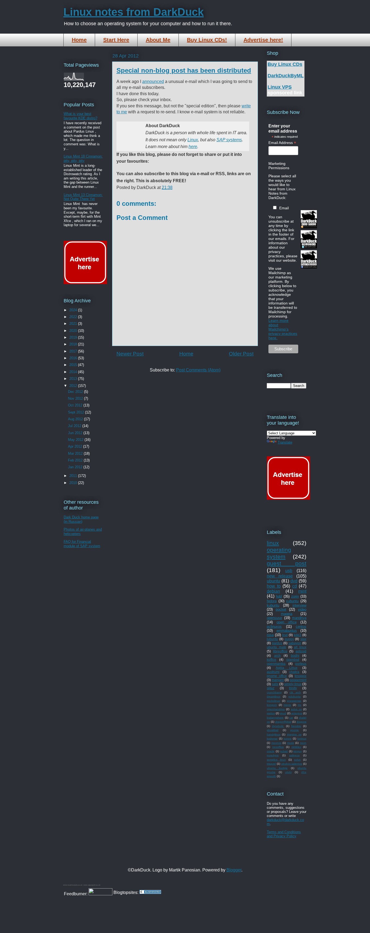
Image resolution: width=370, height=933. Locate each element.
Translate (285, 442)
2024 (73, 310)
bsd (285, 635)
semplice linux (276, 759)
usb (288, 570)
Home (79, 40)
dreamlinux (273, 696)
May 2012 (76, 440)
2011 (73, 476)
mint (302, 591)
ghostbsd (272, 730)
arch (277, 655)
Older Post (241, 354)
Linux (192, 139)
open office (287, 622)
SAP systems (229, 139)
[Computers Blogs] (150, 892)
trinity (293, 688)
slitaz (270, 688)
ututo (288, 772)
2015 (73, 365)
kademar (272, 738)
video (302, 609)
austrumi (273, 672)
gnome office (277, 676)
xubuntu (292, 601)
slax (303, 639)
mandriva (299, 618)
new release (280, 576)
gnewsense (294, 700)
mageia (286, 614)
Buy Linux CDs (285, 64)
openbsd (292, 659)
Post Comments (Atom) (198, 370)
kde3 (297, 635)
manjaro (278, 680)
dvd (293, 581)
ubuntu (273, 581)
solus (297, 759)
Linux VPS (280, 87)
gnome (294, 730)
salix (275, 684)
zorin (295, 596)
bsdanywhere (275, 717)
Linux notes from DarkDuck (133, 12)
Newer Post (130, 354)
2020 (73, 331)
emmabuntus (287, 631)
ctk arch (295, 692)
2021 (73, 324)
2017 (73, 351)
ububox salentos (291, 763)
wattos (271, 713)
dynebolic (278, 725)
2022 (73, 317)
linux (273, 543)
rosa (270, 635)
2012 (73, 386)
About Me (158, 40)
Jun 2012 (75, 433)
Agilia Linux (286, 667)
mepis (287, 704)
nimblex (296, 746)
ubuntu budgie (277, 768)
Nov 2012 (76, 398)
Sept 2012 (76, 412)
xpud (283, 713)
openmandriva (276, 709)
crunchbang (274, 692)
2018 (73, 344)
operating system (279, 553)
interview (299, 605)
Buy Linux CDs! (207, 40)
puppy (289, 639)
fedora (272, 601)
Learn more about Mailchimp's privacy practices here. (282, 329)
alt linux (300, 647)
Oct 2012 (75, 405)
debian (273, 591)
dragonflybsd (283, 721)
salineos (294, 755)
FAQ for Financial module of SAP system (82, 544)
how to (274, 586)
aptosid (301, 651)
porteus (300, 663)
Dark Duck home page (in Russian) (81, 519)
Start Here (116, 40)
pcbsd (284, 751)
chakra (294, 672)
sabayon (294, 643)
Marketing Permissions (278, 165)
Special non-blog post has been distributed (183, 70)
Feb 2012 (76, 460)
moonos (276, 742)
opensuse (274, 618)
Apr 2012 (75, 446)
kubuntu (273, 605)
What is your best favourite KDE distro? (80, 116)
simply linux (292, 684)
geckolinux (273, 700)
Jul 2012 (75, 426)
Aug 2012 (76, 419)
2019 (73, 337)
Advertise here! (263, 40)
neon (303, 742)
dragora (301, 721)
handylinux (273, 734)
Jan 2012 (75, 467)
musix (290, 742)
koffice (271, 659)
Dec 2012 (76, 392)
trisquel (271, 763)
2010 (73, 483)
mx (299, 704)
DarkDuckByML (286, 75)
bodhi (295, 655)
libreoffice (280, 651)
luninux (301, 738)
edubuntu (294, 696)
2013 (73, 379)
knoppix (300, 676)
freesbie (296, 725)
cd (294, 586)
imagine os (294, 734)
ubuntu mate (276, 647)
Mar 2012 (76, 453)
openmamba (276, 663)
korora (287, 738)
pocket (281, 609)
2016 (73, 358)
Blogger (233, 870)
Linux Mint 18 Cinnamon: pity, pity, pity (83, 158)
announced (153, 81)
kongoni (272, 704)
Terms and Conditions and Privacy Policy (284, 834)
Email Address (282, 142)
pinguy (297, 751)
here (193, 146)
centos (301, 626)
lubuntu (272, 639)
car (291, 717)
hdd (279, 596)
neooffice (278, 746)
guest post (286, 563)
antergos (296, 713)
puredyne (273, 755)
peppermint (298, 680)
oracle (270, 751)
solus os (296, 709)
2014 (73, 372)
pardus (277, 643)
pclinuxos (274, 626)
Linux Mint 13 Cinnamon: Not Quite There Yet (83, 197)
